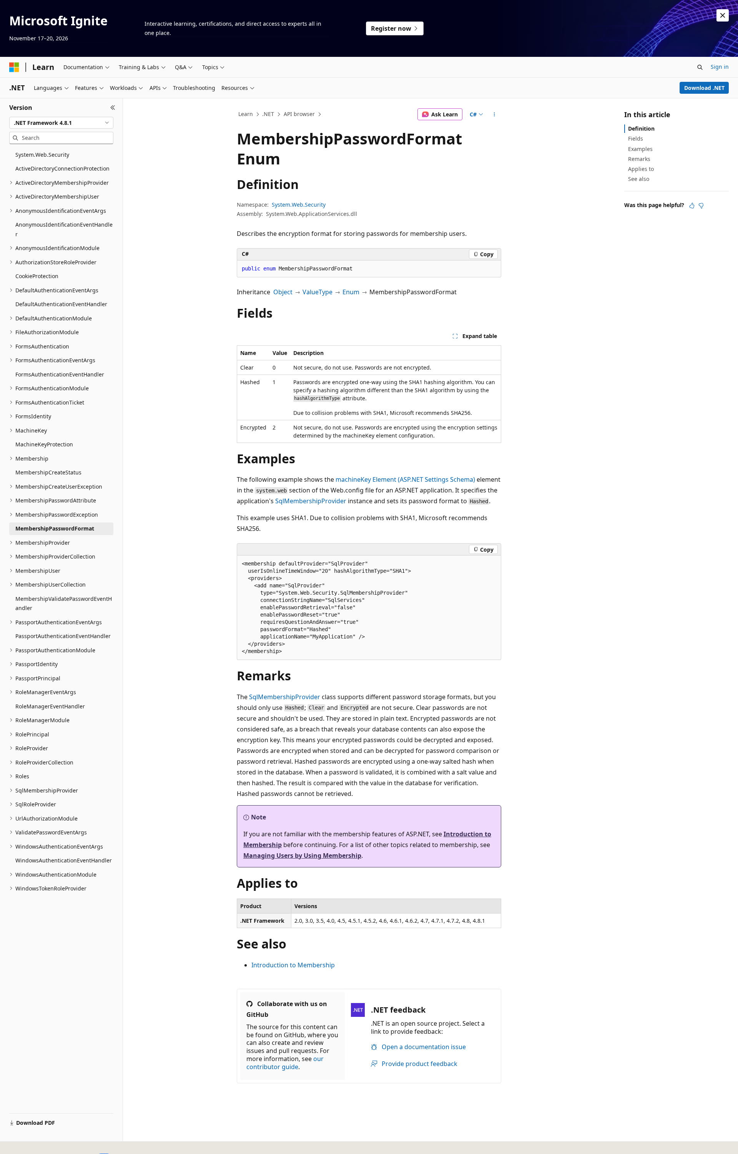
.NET (268, 114)
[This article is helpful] (691, 205)
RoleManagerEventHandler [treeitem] (50, 706)
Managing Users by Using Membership (302, 855)
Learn (245, 114)
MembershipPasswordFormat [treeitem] (54, 528)
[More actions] (494, 114)
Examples (640, 149)
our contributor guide (285, 1063)
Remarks (639, 158)
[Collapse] (113, 107)
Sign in (720, 66)
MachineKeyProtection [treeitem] (44, 444)
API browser (299, 114)
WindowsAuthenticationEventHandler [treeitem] (63, 860)
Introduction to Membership (293, 965)
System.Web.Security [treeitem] (42, 154)
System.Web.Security (299, 204)
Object (283, 292)
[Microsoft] (14, 67)
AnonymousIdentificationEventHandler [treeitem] (64, 229)
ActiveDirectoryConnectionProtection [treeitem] (62, 168)
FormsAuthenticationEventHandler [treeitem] (59, 374)
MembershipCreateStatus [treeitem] (48, 472)
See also (638, 178)
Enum (350, 292)
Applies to (641, 168)
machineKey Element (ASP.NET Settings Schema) (405, 479)
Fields (635, 138)
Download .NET (704, 87)
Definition (641, 128)
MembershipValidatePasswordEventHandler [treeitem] (63, 603)
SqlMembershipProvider (310, 501)
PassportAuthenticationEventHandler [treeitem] (63, 636)
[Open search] (700, 67)
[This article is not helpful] (701, 205)
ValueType (317, 292)
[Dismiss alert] (722, 15)
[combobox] (61, 123)
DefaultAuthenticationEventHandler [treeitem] (61, 304)
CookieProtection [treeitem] (36, 276)
